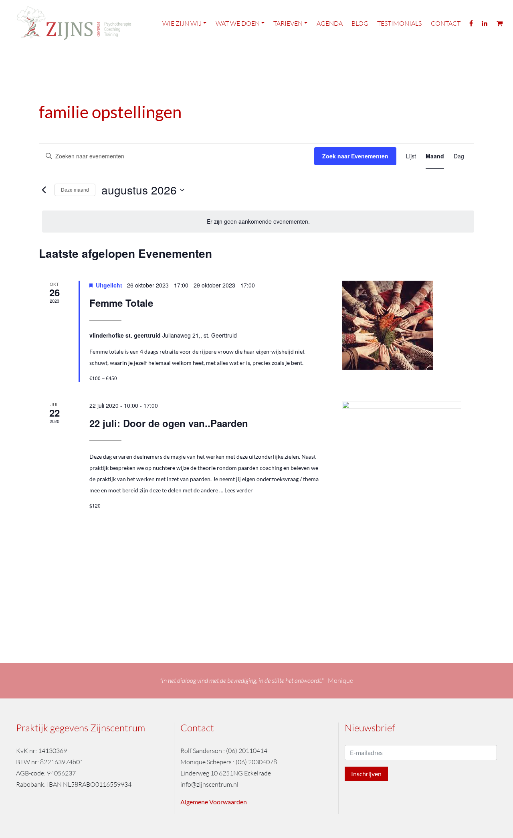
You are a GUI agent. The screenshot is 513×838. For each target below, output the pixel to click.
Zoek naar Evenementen (355, 156)
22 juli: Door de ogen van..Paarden (168, 423)
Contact (445, 23)
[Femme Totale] (408, 325)
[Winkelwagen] (499, 23)
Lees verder (238, 490)
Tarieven (288, 23)
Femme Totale (121, 303)
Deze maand (75, 189)
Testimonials (399, 23)
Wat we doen (238, 23)
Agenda (330, 23)
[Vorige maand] (43, 190)
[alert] (258, 222)
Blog (359, 23)
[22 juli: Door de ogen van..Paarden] (408, 479)
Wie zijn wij (182, 23)
